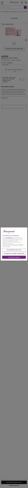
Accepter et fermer (14, 257)
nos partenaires (9, 237)
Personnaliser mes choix (14, 249)
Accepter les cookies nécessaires (14, 253)
